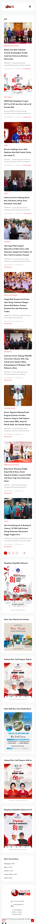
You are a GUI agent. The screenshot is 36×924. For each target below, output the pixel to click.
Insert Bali (9, 68)
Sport (6, 145)
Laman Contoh (8, 874)
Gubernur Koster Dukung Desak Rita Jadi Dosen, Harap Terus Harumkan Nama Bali (16, 200)
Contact (6, 871)
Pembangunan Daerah (11, 46)
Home (5, 867)
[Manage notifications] (3, 920)
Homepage (7, 863)
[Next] (16, 553)
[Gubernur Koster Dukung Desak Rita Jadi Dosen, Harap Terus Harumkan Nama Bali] (18, 180)
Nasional (7, 242)
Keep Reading (27, 68)
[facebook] (2, 923)
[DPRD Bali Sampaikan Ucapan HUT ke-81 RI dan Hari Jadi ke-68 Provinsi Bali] (18, 84)
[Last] (24, 553)
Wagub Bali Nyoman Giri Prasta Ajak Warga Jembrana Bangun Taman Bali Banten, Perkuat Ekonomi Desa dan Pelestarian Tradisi (16, 305)
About (6, 878)
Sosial (6, 521)
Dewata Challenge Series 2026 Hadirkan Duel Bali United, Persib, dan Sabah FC (17, 152)
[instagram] (5, 923)
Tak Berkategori (9, 408)
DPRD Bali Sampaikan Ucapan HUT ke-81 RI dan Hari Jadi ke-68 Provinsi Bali (17, 104)
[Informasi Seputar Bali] (9, 6)
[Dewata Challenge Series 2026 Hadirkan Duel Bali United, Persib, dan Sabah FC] (18, 132)
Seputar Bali (8, 97)
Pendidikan (8, 351)
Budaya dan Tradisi (10, 295)
